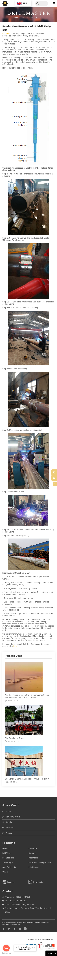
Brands (9, 822)
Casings (31, 853)
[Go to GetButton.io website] (6, 953)
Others (5, 872)
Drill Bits (6, 848)
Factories (10, 827)
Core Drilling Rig (9, 867)
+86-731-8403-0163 (17, 901)
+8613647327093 (22, 897)
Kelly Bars (32, 848)
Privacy (9, 833)
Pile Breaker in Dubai (15, 738)
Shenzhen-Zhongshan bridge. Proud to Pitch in (27, 779)
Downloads (35, 882)
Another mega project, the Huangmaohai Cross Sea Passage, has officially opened (27, 696)
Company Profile (13, 817)
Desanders (33, 858)
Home (8, 811)
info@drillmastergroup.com (22, 904)
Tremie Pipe (7, 862)
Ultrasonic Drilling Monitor (39, 862)
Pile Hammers (34, 867)
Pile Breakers (8, 858)
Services (8, 882)
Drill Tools (6, 853)
